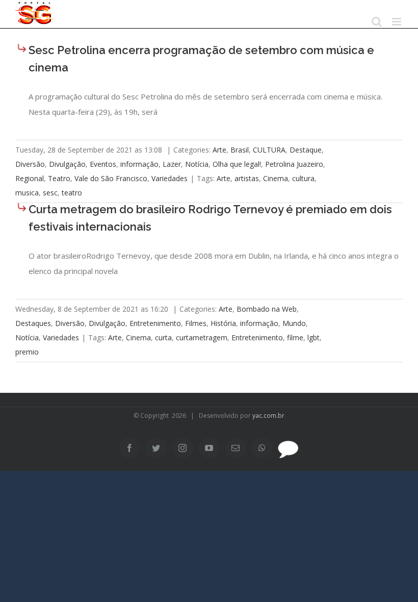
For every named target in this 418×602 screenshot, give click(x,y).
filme (295, 337)
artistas (246, 178)
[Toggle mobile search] (377, 21)
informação (139, 164)
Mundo (294, 323)
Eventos (103, 164)
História (223, 323)
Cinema (275, 178)
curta (163, 337)
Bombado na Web (267, 309)
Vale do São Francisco (110, 178)
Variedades (169, 178)
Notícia (196, 164)
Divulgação (67, 164)
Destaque (306, 150)
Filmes (195, 323)
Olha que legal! (237, 164)
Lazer (172, 164)
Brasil (239, 150)
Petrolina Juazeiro (294, 164)
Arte (219, 150)
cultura (303, 178)
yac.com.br (268, 415)
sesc (50, 192)
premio (27, 352)
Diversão (30, 164)
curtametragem (201, 337)
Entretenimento (155, 323)
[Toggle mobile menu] (397, 21)
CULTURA (269, 150)
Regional (29, 178)
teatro (72, 192)
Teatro (59, 178)
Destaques (33, 323)
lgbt (313, 337)
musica (27, 192)
